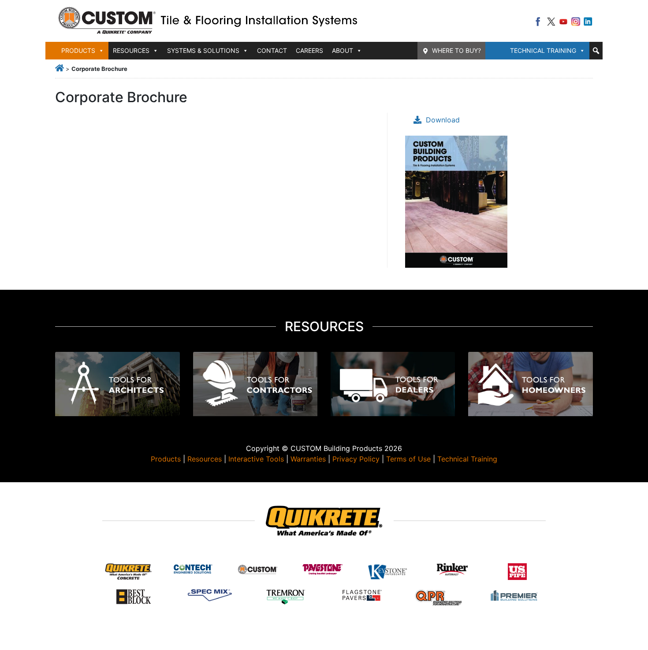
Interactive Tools (256, 458)
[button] (596, 50)
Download (443, 119)
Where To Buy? (456, 50)
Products (166, 458)
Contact (272, 50)
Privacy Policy (356, 458)
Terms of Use (408, 458)
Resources (204, 458)
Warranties (308, 458)
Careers (309, 50)
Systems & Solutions (203, 50)
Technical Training (543, 50)
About (342, 50)
